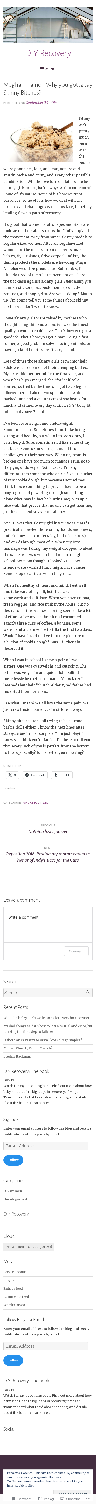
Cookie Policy (24, 1485)
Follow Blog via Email (23, 1319)
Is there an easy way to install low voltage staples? (42, 1040)
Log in (8, 1280)
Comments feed (16, 1297)
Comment (76, 951)
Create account (15, 1272)
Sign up (10, 1119)
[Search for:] (48, 992)
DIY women (12, 1191)
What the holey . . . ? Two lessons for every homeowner (46, 1018)
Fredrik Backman (17, 1057)
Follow (13, 1160)
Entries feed (13, 1289)
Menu (50, 69)
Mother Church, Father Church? (27, 1048)
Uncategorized (36, 802)
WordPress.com (15, 1305)
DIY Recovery (48, 53)
